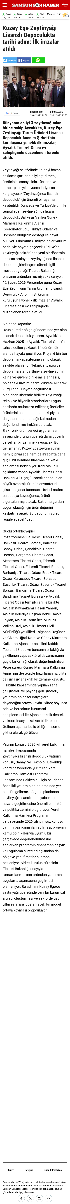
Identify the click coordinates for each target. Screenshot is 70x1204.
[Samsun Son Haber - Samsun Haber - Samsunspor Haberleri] (35, 5)
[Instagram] (39, 1198)
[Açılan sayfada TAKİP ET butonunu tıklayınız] (12, 113)
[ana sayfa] (65, 5)
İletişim (29, 1170)
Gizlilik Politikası (53, 1170)
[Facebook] (21, 1198)
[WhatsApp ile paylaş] (38, 60)
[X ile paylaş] (10, 60)
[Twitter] (30, 1198)
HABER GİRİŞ (36, 112)
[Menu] (4, 5)
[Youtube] (48, 1198)
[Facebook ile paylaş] (24, 60)
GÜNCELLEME (56, 112)
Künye (11, 1170)
